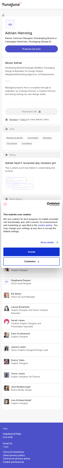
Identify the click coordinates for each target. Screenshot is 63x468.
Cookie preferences (13, 462)
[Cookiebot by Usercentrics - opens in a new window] (47, 204)
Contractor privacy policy (16, 458)
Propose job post (31, 48)
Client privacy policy (14, 455)
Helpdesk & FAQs (12, 433)
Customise (29, 261)
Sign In (24, 119)
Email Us (7, 443)
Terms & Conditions (13, 452)
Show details (47, 242)
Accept (31, 251)
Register (13, 119)
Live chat (8, 437)
